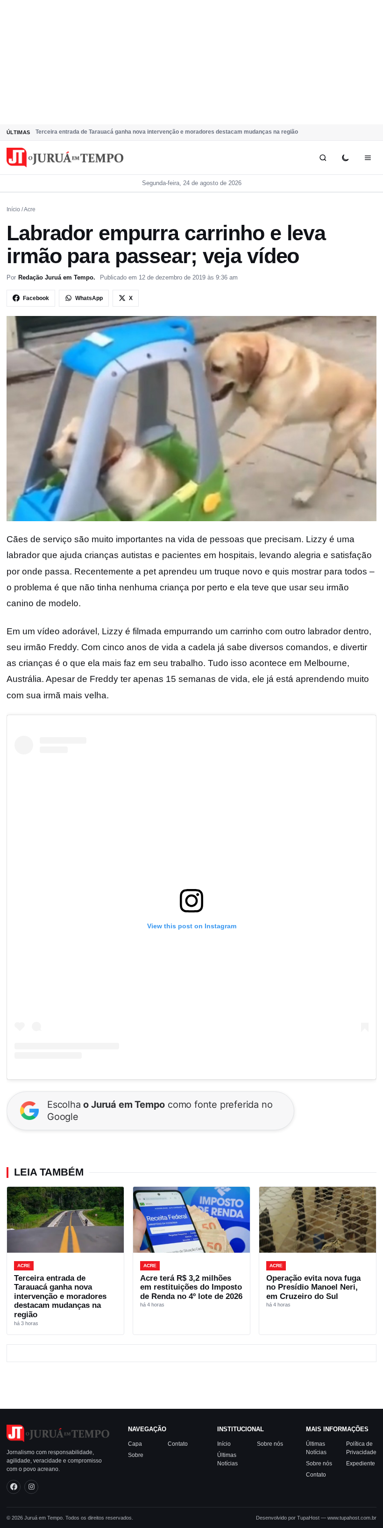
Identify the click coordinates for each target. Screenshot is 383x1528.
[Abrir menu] (367, 157)
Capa (135, 1443)
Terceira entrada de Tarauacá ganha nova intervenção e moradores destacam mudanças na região (166, 132)
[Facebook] (14, 1486)
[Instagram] (31, 1486)
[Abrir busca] (323, 157)
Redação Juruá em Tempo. (56, 277)
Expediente (360, 1463)
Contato (178, 1443)
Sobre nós (270, 1443)
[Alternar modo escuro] (345, 157)
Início (13, 209)
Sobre (135, 1454)
